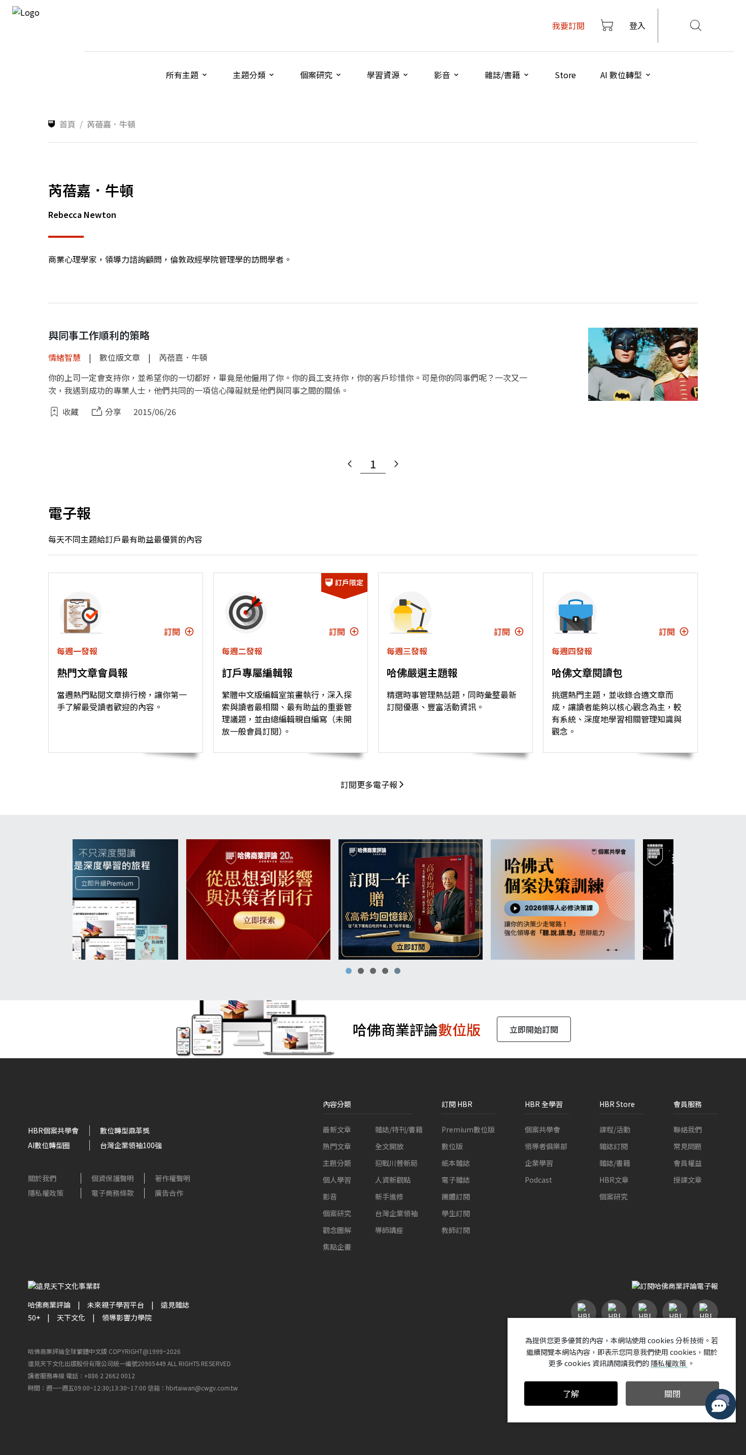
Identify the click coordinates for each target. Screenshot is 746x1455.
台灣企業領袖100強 (131, 1145)
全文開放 (389, 1146)
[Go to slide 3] (373, 971)
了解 (571, 1393)
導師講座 (389, 1230)
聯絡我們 (687, 1129)
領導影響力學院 (127, 1317)
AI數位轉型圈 (49, 1145)
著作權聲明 (172, 1178)
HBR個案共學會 (53, 1130)
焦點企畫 (337, 1247)
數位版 (452, 1146)
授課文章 (687, 1180)
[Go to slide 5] (397, 971)
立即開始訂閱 (534, 1029)
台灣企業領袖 (396, 1213)
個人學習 (337, 1180)
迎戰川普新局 (396, 1163)
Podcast (538, 1180)
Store (565, 75)
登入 (637, 25)
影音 (330, 1196)
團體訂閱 (456, 1196)
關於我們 (42, 1178)
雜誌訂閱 (613, 1146)
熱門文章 (337, 1146)
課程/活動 (614, 1129)
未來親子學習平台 (115, 1305)
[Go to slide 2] (361, 971)
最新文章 (337, 1129)
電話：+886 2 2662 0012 (100, 1375)
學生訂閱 (456, 1213)
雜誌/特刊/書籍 (399, 1129)
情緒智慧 (64, 357)
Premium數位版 (468, 1129)
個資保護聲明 (112, 1178)
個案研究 (337, 1213)
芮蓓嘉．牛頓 (183, 357)
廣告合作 (169, 1193)
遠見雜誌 (175, 1305)
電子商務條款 (112, 1193)
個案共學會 (542, 1129)
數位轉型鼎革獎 (125, 1130)
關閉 (672, 1393)
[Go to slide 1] (349, 971)
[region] (373, 899)
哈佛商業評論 (49, 1305)
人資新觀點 (393, 1180)
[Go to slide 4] (385, 971)
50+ (34, 1317)
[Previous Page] (349, 463)
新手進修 (389, 1196)
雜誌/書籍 (614, 1163)
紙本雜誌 (456, 1163)
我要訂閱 (568, 25)
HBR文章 (614, 1180)
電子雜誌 (456, 1180)
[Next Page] (396, 463)
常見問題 (687, 1146)
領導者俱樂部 (546, 1146)
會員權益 (687, 1163)
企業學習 (539, 1163)
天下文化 (71, 1317)
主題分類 (337, 1163)
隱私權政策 (45, 1193)
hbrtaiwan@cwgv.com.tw (202, 1387)
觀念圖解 (337, 1230)
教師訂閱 (456, 1230)
